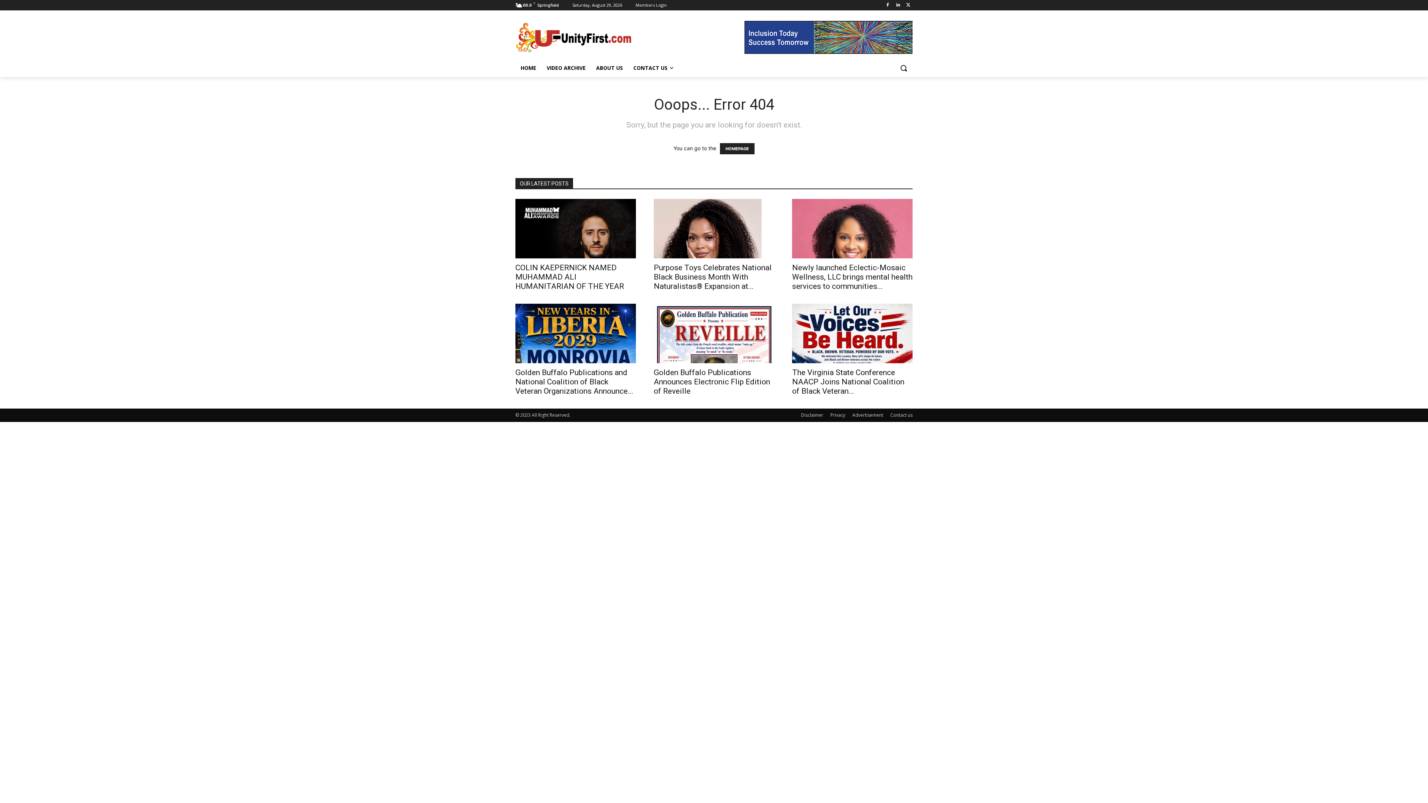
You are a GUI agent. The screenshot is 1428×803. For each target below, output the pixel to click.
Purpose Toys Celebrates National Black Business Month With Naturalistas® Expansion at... (713, 277)
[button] (904, 68)
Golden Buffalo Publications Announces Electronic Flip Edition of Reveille (712, 382)
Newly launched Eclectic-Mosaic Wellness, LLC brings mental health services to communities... (852, 277)
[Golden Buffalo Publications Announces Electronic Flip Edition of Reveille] (714, 333)
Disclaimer (812, 415)
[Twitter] (908, 5)
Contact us (901, 415)
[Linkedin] (898, 5)
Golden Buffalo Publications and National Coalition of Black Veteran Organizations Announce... (574, 382)
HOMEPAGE (737, 148)
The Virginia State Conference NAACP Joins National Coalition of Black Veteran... (848, 382)
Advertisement (867, 415)
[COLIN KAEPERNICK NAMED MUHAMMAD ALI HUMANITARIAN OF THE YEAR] (575, 228)
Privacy (837, 415)
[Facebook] (888, 5)
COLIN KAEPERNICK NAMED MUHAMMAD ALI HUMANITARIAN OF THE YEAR (569, 277)
